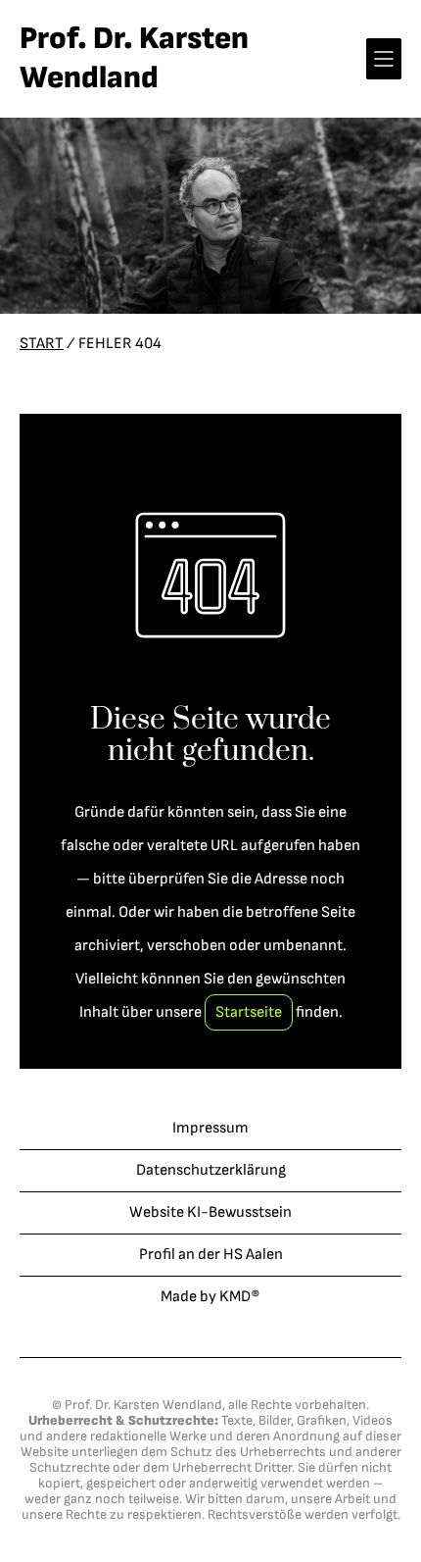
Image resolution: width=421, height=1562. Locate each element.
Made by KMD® (210, 1296)
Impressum (210, 1128)
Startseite (248, 1012)
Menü (383, 58)
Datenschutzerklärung (211, 1170)
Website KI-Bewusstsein (210, 1212)
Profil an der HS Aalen (211, 1254)
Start (42, 343)
